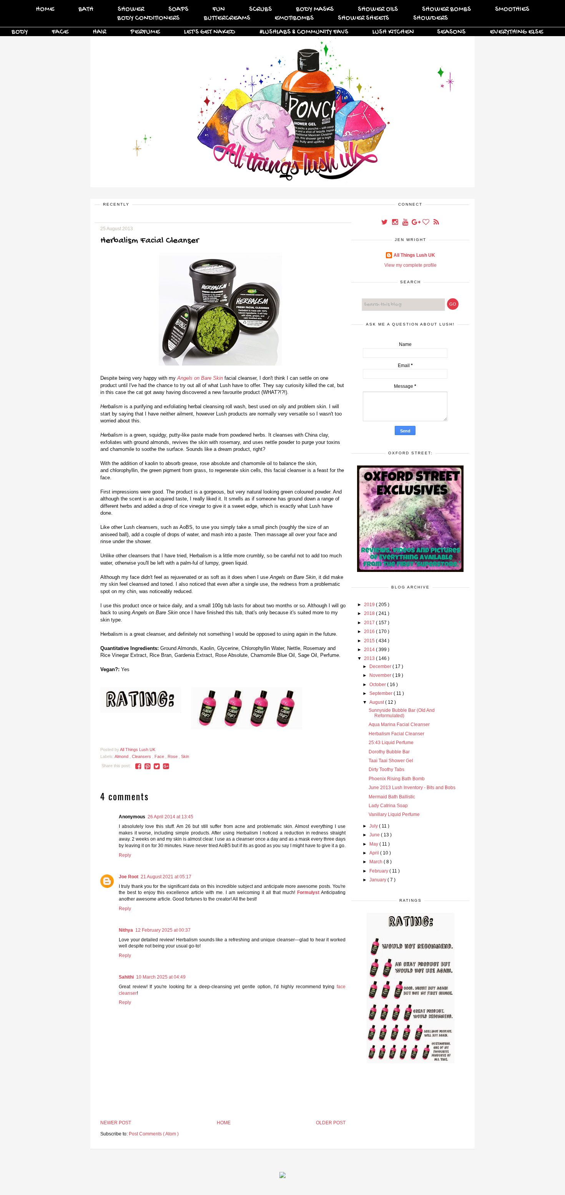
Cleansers (142, 756)
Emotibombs (294, 18)
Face (60, 32)
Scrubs (260, 9)
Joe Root (128, 876)
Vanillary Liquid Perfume (394, 814)
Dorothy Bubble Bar (389, 752)
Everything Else (516, 32)
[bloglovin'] (426, 223)
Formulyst (308, 892)
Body (20, 32)
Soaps (178, 9)
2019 (370, 604)
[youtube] (405, 223)
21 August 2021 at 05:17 (166, 876)
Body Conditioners (148, 18)
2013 (370, 658)
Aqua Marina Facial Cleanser (399, 724)
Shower (131, 9)
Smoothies (512, 9)
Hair (99, 32)
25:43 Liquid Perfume (391, 742)
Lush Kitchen (393, 32)
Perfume (145, 32)
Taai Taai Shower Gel (391, 760)
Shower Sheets (363, 18)
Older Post (331, 1122)
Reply (125, 855)
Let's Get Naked (209, 32)
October (378, 684)
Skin (185, 756)
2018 (370, 613)
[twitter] (385, 223)
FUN (219, 9)
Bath (85, 9)
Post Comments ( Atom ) (154, 1134)
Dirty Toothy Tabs (386, 769)
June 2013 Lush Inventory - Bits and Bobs (412, 787)
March (376, 861)
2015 (370, 640)
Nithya (126, 930)
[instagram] (395, 223)
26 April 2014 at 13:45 (170, 816)
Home (45, 9)
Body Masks (315, 9)
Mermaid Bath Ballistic (392, 796)
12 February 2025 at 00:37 (163, 930)
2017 (370, 622)
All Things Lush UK (414, 255)
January (378, 880)
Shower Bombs (446, 9)
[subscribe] (436, 223)
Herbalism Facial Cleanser (396, 733)
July (374, 826)
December (380, 666)
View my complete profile (410, 265)
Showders (430, 18)
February (379, 871)
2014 (370, 649)
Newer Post (115, 1122)
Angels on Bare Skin (200, 378)
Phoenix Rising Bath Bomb (397, 778)
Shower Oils (378, 9)
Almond (122, 756)
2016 (370, 631)
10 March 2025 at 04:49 (161, 977)
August (377, 702)
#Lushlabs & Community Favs (303, 32)
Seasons (451, 32)
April (374, 853)
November (380, 675)
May (374, 844)
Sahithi (126, 977)
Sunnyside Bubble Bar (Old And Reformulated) (402, 713)
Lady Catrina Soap (388, 805)
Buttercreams (227, 18)
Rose (173, 756)
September (381, 693)
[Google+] (416, 223)
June (375, 835)
